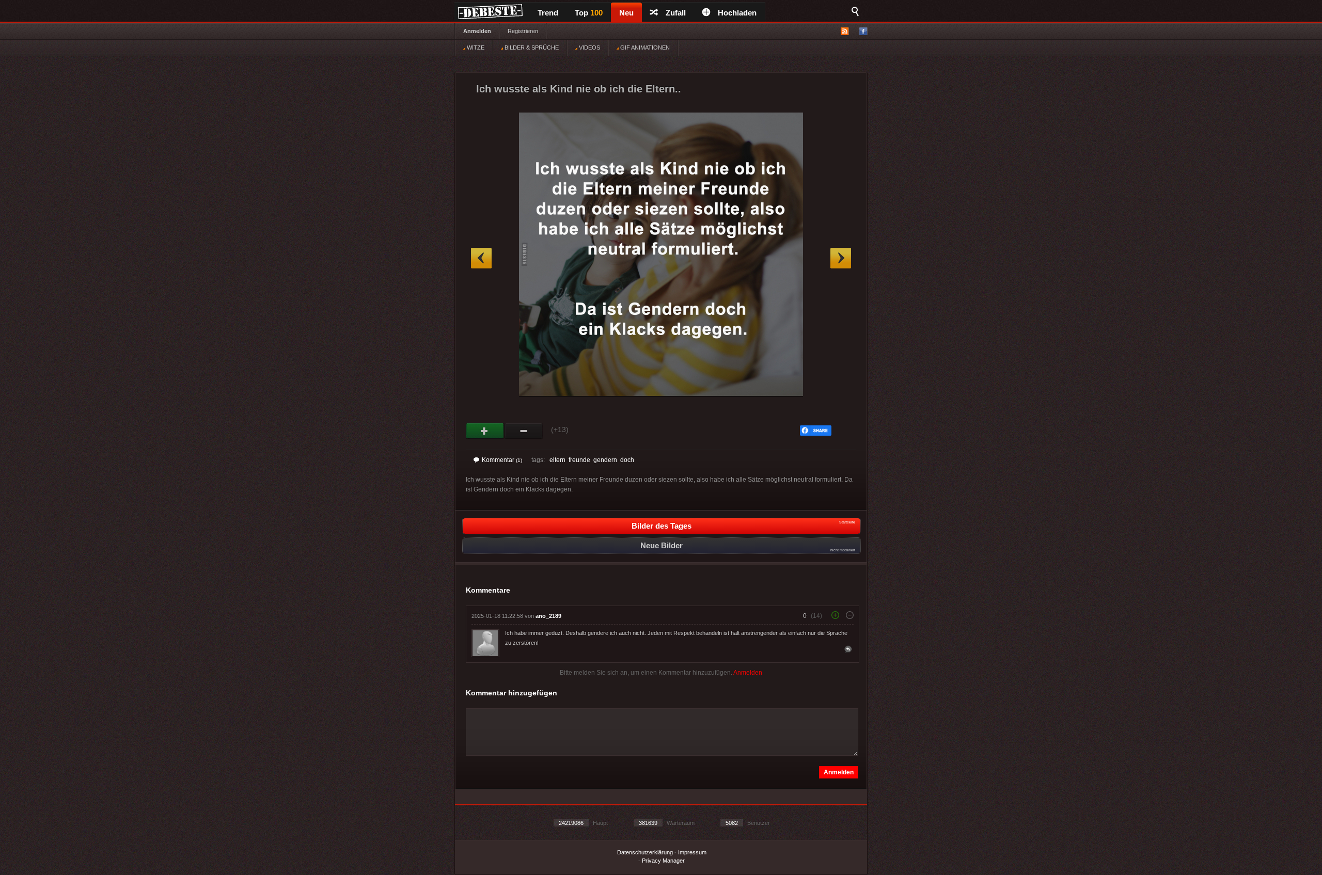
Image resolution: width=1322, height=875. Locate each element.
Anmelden (477, 31)
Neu (626, 12)
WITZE (474, 47)
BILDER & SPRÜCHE (531, 47)
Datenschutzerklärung (645, 852)
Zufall (676, 12)
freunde (579, 460)
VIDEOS (588, 47)
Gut (485, 431)
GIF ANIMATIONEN (644, 47)
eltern (557, 460)
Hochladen (737, 12)
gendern (605, 460)
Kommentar (502, 460)
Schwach (524, 431)
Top (589, 12)
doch (627, 460)
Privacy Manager (663, 860)
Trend (548, 12)
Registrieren (523, 31)
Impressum (692, 852)
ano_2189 (548, 616)
